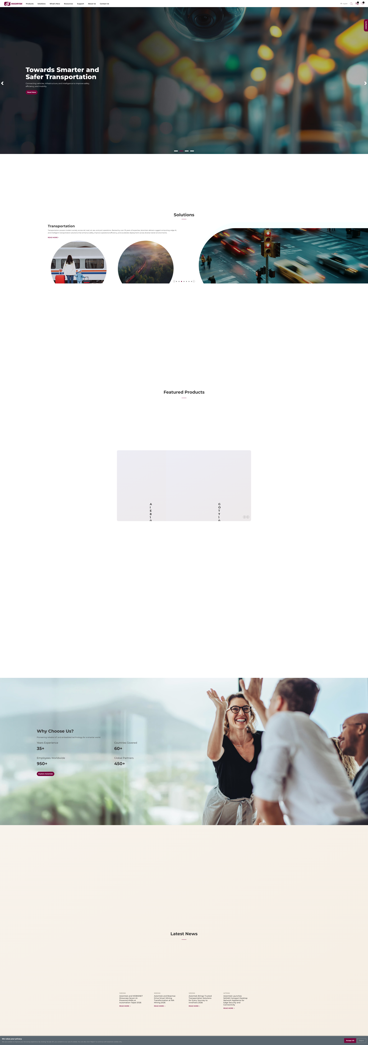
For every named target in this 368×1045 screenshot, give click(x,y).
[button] (2, 83)
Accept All (350, 1040)
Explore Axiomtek (45, 774)
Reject (361, 1040)
